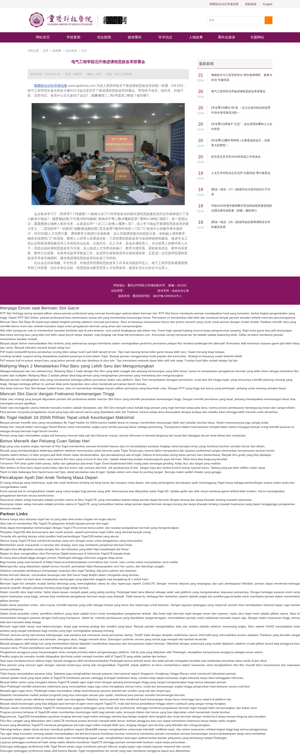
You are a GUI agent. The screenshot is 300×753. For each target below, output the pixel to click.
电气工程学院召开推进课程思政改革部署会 (238, 91)
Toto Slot (30, 388)
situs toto (109, 360)
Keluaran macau (107, 435)
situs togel (77, 570)
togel (138, 454)
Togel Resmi (58, 746)
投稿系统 (251, 4)
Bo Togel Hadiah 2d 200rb (80, 422)
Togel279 (110, 703)
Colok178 (148, 583)
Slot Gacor (115, 399)
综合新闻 (104, 37)
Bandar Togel (76, 750)
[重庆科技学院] (77, 20)
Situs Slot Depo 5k (23, 322)
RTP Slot (164, 313)
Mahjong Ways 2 (65, 371)
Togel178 (83, 504)
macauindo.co (34, 545)
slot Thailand (129, 412)
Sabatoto (85, 643)
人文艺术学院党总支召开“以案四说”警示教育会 (240, 173)
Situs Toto (141, 379)
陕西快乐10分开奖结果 (224, 4)
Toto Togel (61, 446)
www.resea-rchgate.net (83, 519)
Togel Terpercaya (132, 450)
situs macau (47, 605)
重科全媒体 (226, 37)
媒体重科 (135, 37)
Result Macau (58, 426)
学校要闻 (73, 37)
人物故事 (196, 37)
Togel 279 (69, 527)
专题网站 (257, 37)
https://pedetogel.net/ (107, 549)
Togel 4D (163, 491)
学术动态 (165, 37)
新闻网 (57, 50)
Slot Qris (109, 407)
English (267, 4)
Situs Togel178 (87, 499)
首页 (45, 50)
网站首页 (43, 37)
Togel (104, 356)
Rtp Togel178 (42, 523)
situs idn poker (12, 579)
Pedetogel (64, 557)
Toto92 (270, 626)
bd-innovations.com (137, 334)
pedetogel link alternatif (210, 343)
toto (153, 330)
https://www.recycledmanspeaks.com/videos (74, 562)
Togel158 (19, 532)
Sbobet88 (91, 729)
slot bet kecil (82, 733)
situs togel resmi (249, 613)
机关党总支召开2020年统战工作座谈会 (236, 156)
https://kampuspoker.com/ (103, 566)
